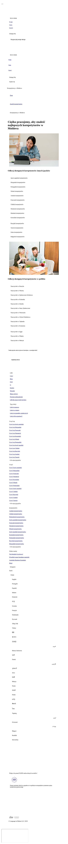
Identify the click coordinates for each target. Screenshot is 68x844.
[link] (34, 21)
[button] (34, 39)
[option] (34, 579)
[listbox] (34, 658)
